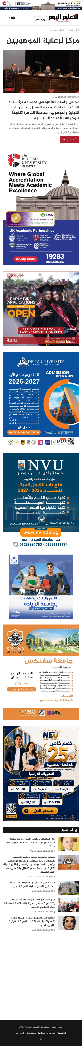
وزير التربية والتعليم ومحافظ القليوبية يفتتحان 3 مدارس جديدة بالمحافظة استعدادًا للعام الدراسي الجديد (29, 903)
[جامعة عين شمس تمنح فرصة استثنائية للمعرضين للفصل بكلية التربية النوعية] (68, 888)
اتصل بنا (20, 1032)
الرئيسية (73, 30)
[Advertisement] (41, 973)
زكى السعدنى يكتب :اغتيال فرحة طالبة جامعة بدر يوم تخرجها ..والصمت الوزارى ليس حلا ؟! (30, 843)
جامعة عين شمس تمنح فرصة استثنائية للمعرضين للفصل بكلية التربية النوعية (32, 884)
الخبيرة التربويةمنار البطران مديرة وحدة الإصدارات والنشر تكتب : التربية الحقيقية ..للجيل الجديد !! (32, 921)
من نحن (51, 1032)
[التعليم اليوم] (55, 17)
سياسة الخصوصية (36, 1032)
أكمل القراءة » (69, 139)
